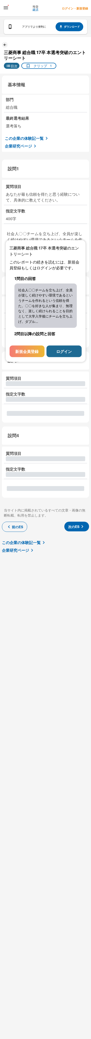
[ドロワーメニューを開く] (6, 8)
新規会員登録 (27, 351)
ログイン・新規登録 (75, 8)
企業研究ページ (18, 146)
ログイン (64, 351)
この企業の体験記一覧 (24, 138)
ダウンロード (72, 26)
